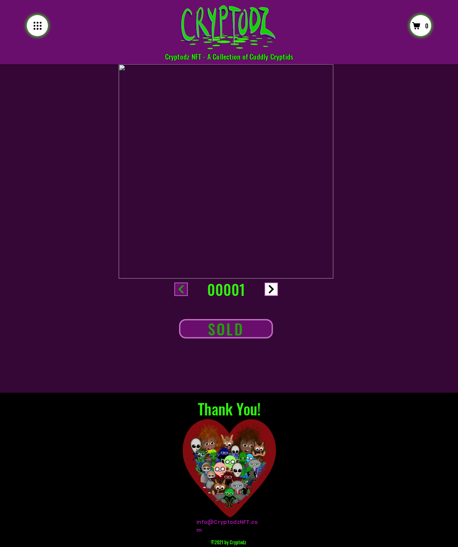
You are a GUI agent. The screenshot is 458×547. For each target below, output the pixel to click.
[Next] (271, 289)
